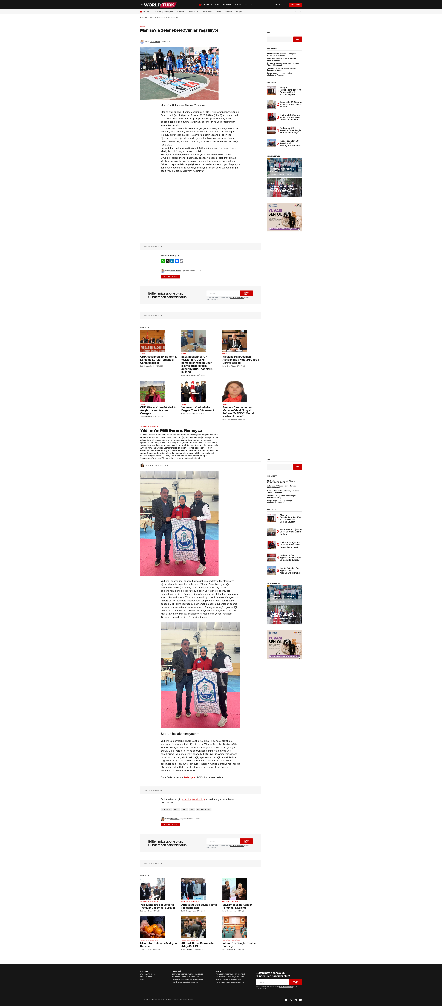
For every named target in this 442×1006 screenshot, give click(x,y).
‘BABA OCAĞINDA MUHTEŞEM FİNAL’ (229, 979)
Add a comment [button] (171, 276)
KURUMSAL (144, 971)
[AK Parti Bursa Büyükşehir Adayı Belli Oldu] (200, 927)
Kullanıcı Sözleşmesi (237, 298)
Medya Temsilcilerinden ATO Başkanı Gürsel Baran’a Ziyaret (282, 54)
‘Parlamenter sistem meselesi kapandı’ (230, 982)
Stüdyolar (239, 11)
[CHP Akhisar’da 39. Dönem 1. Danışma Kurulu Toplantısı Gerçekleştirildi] (159, 341)
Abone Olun (246, 293)
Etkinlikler (228, 11)
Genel (143, 26)
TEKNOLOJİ (176, 971)
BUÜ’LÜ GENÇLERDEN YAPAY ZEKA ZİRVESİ (187, 974)
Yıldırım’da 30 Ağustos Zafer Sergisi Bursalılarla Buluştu (281, 69)
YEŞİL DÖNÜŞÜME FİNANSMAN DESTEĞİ (230, 974)
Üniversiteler (207, 11)
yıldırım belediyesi (203, 809)
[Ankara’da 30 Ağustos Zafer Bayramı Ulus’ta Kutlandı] (271, 104)
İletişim (142, 979)
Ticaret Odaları (193, 11)
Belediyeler (168, 11)
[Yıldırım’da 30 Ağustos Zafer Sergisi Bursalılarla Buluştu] (271, 130)
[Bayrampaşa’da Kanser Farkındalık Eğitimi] (241, 889)
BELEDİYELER (145, 426)
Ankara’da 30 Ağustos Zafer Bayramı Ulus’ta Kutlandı (281, 59)
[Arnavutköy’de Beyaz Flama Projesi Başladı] (200, 889)
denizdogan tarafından (277, 174)
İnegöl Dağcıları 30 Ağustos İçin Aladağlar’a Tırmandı (279, 74)
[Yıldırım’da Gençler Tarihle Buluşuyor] (241, 927)
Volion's (190, 1000)
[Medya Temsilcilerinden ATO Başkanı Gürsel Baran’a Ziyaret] (271, 90)
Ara (268, 32)
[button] (141, 4)
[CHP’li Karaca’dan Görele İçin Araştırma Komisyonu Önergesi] (159, 391)
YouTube (145, 11)
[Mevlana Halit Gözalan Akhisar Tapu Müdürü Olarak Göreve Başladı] (241, 341)
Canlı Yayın (157, 11)
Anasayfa (143, 17)
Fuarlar (218, 11)
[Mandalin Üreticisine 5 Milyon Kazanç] (159, 927)
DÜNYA (218, 971)
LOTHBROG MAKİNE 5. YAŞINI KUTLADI (186, 977)
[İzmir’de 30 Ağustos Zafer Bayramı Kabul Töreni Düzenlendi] (271, 117)
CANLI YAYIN (295, 5)
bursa (176, 809)
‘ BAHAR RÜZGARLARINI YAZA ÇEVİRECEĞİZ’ (188, 979)
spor (192, 809)
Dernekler (180, 11)
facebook (197, 799)
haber (184, 809)
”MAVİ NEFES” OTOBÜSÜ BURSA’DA (185, 982)
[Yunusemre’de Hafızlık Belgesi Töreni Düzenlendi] (200, 391)
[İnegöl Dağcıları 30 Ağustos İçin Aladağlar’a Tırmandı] (271, 143)
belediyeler (190, 777)
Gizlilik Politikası (146, 977)
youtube (186, 799)
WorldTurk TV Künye (147, 974)
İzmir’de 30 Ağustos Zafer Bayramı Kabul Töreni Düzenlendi (283, 64)
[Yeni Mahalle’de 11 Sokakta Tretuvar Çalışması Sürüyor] (159, 889)
